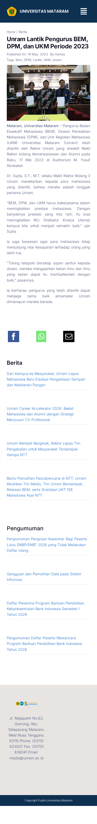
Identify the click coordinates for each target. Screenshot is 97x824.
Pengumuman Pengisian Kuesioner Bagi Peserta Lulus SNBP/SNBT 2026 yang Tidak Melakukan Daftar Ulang (47, 544)
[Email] (69, 334)
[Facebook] (13, 334)
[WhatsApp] (41, 334)
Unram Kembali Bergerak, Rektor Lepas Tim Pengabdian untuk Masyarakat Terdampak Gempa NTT (43, 449)
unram (57, 60)
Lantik (37, 60)
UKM (47, 60)
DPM (27, 60)
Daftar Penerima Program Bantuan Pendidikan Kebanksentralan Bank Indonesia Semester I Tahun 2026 (45, 609)
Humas (60, 54)
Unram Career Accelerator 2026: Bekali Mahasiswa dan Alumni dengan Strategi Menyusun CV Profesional (40, 414)
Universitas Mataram (59, 800)
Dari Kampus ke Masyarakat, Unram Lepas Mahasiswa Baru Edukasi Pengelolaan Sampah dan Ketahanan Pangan (46, 379)
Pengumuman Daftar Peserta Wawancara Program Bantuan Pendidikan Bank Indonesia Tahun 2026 (44, 643)
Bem (19, 60)
